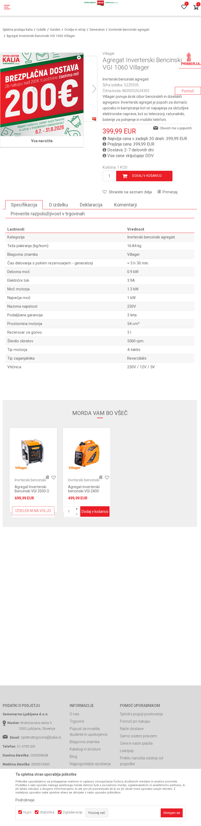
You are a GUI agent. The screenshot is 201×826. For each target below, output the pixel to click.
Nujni (27, 812)
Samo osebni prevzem (138, 736)
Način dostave (131, 729)
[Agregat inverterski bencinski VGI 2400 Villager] (86, 452)
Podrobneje (25, 800)
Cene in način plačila (136, 743)
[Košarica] (195, 8)
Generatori (97, 29)
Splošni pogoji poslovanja (141, 714)
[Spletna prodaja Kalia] (100, 8)
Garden (55, 29)
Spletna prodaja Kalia (18, 29)
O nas (74, 714)
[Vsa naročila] (41, 94)
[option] (33, 470)
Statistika (47, 812)
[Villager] (21, 467)
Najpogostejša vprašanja (90, 764)
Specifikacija (24, 204)
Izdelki (41, 29)
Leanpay (127, 751)
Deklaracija (91, 204)
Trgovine (77, 721)
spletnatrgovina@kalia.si (41, 737)
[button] (127, 192)
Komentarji (125, 204)
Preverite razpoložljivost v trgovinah (48, 213)
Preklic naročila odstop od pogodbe (141, 761)
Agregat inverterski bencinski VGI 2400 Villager (84, 491)
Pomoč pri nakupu (135, 721)
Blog (73, 756)
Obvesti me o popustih (176, 128)
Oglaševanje (72, 812)
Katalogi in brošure (85, 749)
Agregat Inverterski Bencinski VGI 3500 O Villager (32, 491)
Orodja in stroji (75, 29)
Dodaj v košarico (147, 176)
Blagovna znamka (84, 742)
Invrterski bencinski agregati (129, 29)
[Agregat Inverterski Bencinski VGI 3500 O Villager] (33, 452)
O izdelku (58, 204)
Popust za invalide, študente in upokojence (88, 732)
